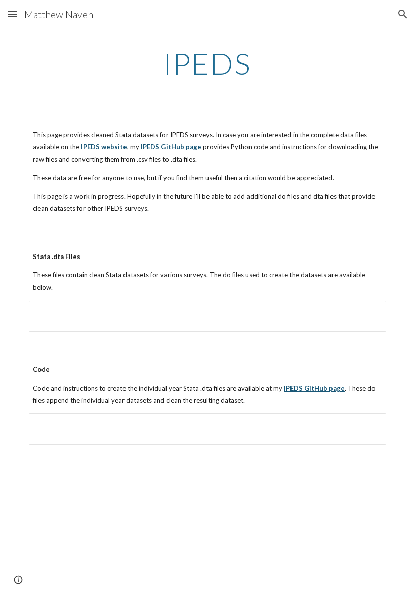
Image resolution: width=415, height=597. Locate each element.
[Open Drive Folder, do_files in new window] (367, 426)
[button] (12, 14)
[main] (207, 63)
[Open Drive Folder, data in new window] (367, 314)
